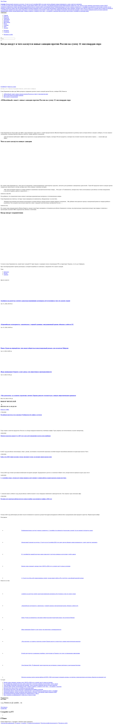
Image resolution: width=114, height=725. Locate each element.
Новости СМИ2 (5, 409)
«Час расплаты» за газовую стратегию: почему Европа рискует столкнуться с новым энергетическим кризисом (38, 395)
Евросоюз (6, 272)
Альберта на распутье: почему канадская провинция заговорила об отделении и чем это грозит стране (35, 301)
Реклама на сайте (8, 34)
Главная (6, 15)
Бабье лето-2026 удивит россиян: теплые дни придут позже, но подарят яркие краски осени (26, 457)
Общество (6, 18)
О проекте (23, 723)
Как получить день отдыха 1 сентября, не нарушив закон (74, 11)
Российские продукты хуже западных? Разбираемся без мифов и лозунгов (21, 414)
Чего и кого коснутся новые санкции (13, 95)
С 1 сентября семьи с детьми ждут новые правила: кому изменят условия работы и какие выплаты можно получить (33, 478)
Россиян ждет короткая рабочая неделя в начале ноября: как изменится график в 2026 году (26, 499)
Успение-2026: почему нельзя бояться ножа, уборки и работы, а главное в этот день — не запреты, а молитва (29, 11)
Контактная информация (7, 723)
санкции (6, 274)
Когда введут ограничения (11, 96)
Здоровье (6, 25)
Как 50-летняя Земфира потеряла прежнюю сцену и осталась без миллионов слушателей (39, 8)
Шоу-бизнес (7, 22)
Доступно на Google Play (4, 707)
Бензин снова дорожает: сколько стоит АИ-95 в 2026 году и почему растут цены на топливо (87, 8)
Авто (5, 26)
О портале (6, 32)
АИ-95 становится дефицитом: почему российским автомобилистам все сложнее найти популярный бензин (54, 6)
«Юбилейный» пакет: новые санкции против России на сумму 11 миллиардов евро (26, 94)
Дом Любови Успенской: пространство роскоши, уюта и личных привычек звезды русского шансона (81, 9)
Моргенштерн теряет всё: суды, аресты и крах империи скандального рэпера (83, 5)
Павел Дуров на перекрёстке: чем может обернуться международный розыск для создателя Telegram (34, 348)
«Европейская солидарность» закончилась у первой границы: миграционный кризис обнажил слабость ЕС (37, 324)
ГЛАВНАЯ (4, 86)
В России (6, 16)
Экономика (7, 19)
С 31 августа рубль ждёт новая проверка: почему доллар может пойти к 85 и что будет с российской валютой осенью (32, 5)
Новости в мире (12, 86)
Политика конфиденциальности (49, 723)
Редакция (6, 30)
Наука (5, 23)
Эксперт (6, 28)
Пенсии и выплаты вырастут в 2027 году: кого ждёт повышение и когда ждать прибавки (26, 435)
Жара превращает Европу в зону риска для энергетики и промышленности (26, 372)
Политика (6, 21)
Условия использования (33, 723)
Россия (5, 273)
